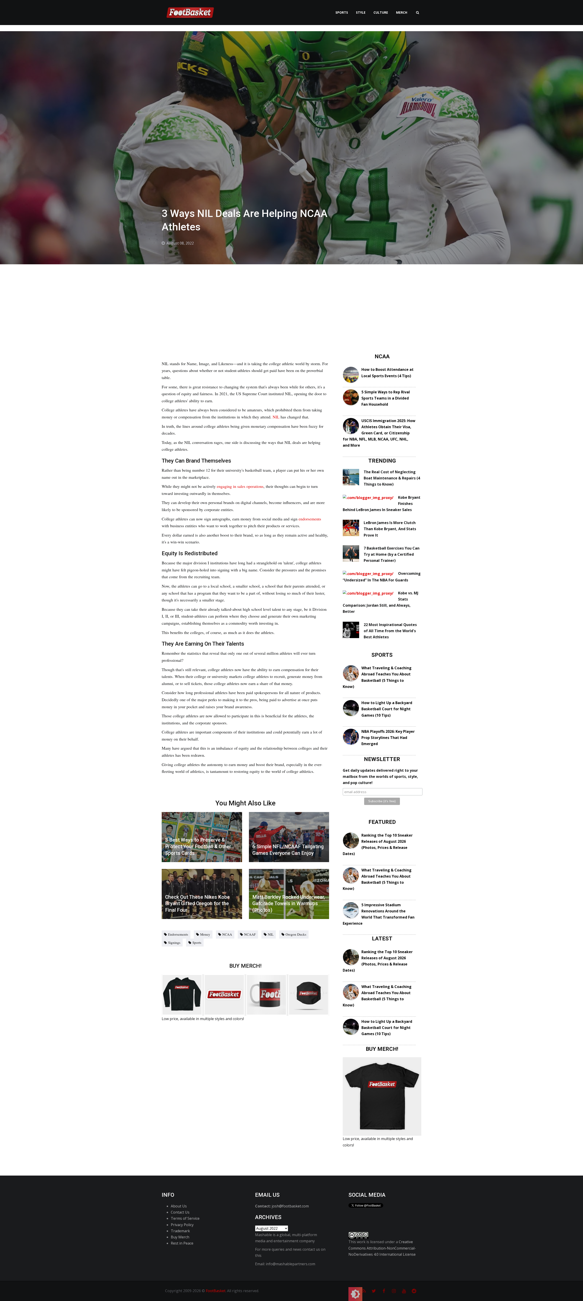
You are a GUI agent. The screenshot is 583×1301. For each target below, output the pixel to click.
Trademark (180, 1230)
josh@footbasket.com (290, 1206)
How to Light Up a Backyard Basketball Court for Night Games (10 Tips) (386, 709)
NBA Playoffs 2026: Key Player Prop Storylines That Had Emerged (388, 737)
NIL (277, 417)
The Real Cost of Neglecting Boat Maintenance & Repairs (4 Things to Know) (392, 478)
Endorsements (178, 934)
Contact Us (180, 1212)
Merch (401, 12)
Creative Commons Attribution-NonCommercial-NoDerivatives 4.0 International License (382, 1248)
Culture (380, 12)
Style (361, 12)
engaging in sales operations (240, 486)
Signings (174, 942)
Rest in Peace (182, 1243)
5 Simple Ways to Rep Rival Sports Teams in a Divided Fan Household (385, 398)
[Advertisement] (291, 298)
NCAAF (250, 934)
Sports (341, 12)
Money (205, 934)
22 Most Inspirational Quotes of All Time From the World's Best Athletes (390, 630)
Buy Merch (180, 1237)
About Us (179, 1206)
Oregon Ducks (296, 934)
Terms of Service (185, 1218)
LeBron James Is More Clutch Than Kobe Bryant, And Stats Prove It (390, 528)
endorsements (310, 519)
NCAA (227, 934)
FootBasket (215, 1290)
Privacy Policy (182, 1224)
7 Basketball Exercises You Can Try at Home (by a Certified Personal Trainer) (391, 554)
